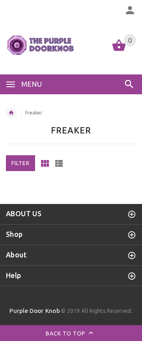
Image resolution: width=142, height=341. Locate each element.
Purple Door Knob (34, 310)
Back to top (66, 333)
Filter (20, 163)
